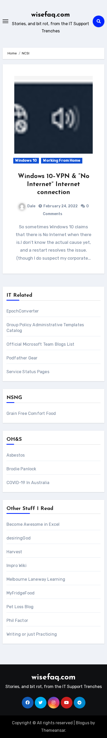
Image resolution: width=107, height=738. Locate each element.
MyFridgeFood (20, 593)
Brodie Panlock (21, 468)
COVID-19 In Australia (27, 482)
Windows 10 (26, 160)
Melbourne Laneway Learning (35, 579)
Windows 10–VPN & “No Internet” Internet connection (53, 184)
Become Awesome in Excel (33, 524)
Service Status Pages (27, 371)
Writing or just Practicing (31, 634)
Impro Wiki (16, 565)
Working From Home (61, 160)
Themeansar (53, 730)
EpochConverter (22, 311)
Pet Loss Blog (20, 606)
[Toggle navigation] (5, 21)
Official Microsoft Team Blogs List (40, 344)
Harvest (14, 551)
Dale (31, 206)
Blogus (82, 722)
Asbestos (15, 455)
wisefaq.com (50, 14)
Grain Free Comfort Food (31, 413)
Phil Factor (17, 620)
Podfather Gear (22, 358)
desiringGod (18, 538)
